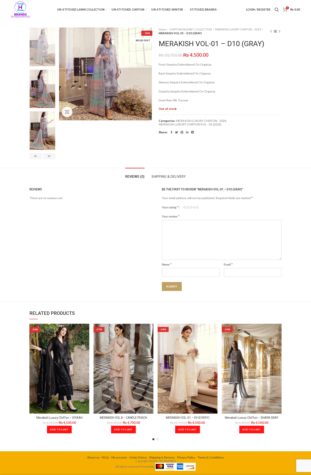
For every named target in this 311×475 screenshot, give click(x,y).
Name (167, 264)
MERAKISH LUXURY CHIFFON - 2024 (238, 29)
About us (93, 457)
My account (119, 457)
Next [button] (49, 156)
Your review (171, 216)
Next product (279, 31)
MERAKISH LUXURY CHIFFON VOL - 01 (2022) (190, 124)
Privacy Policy (186, 457)
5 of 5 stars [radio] (197, 207)
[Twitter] (176, 132)
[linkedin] (187, 132)
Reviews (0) (134, 177)
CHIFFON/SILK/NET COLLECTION (190, 29)
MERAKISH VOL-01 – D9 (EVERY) (187, 417)
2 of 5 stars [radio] (187, 207)
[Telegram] (192, 132)
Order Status (138, 457)
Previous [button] (35, 156)
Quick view (86, 330)
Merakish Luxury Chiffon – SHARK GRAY (251, 417)
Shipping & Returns (162, 457)
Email (228, 264)
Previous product (271, 31)
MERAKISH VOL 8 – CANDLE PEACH (123, 417)
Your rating (170, 207)
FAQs (105, 457)
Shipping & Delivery (168, 177)
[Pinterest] (182, 132)
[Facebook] (171, 132)
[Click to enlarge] (67, 112)
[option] (42, 47)
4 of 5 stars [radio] (194, 207)
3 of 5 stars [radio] (191, 207)
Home (162, 29)
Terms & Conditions (210, 457)
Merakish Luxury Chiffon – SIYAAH (59, 417)
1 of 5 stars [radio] (184, 207)
